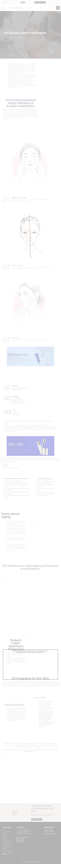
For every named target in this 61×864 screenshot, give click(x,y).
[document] (30, 432)
